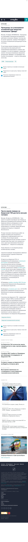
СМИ (3, 61)
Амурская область (6, 317)
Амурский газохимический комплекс (11, 320)
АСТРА (2, 498)
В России (4, 24)
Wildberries (16, 120)
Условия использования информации (8, 515)
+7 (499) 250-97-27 (17, 485)
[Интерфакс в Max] (11, 508)
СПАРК (2, 492)
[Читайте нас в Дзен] (2, 508)
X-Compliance (3, 494)
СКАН (2, 502)
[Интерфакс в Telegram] (4, 508)
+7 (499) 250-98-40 (8, 485)
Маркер (2, 496)
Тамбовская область (7, 120)
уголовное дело (13, 289)
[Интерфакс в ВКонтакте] (6, 508)
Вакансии (22, 464)
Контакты (3, 464)
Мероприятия (12, 465)
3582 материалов (5, 457)
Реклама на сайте (4, 465)
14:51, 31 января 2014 (5, 25)
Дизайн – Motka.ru (4, 518)
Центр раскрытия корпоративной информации (9, 505)
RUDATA (2, 504)
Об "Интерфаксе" (9, 464)
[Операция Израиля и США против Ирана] (14, 453)
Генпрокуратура (9, 61)
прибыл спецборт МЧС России (17, 282)
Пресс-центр (16, 464)
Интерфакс (14, 20)
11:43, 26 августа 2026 (5, 208)
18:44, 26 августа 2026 (6, 86)
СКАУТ (2, 495)
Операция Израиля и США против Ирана (13, 455)
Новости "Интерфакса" (5, 501)
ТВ (15, 61)
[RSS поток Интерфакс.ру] (8, 508)
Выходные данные (5, 517)
